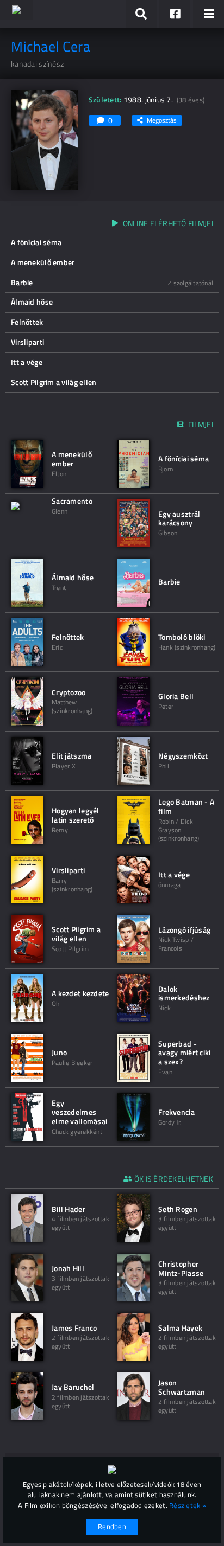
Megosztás (162, 120)
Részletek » (187, 1505)
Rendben (112, 1526)
